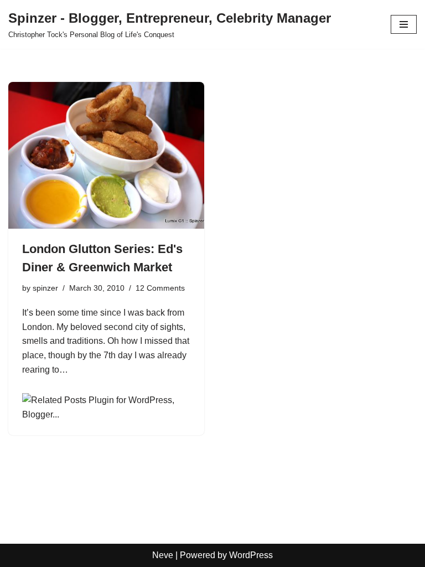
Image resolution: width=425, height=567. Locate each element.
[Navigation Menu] (404, 24)
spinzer (45, 288)
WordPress (251, 555)
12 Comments (160, 288)
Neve (162, 555)
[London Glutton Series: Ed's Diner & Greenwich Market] (106, 155)
